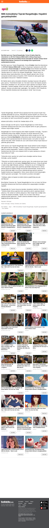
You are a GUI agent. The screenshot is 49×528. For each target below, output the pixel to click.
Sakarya (11, 67)
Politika (24, 505)
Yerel (19, 505)
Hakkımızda (3, 505)
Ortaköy (31, 65)
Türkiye (28, 69)
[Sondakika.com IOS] (44, 502)
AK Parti (5, 67)
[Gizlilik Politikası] (28, 517)
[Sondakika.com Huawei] (44, 508)
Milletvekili (17, 67)
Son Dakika (20, 501)
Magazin (30, 503)
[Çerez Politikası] (29, 518)
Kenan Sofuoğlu (14, 69)
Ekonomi (20, 503)
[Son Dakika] (24, 1)
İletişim (10, 505)
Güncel (26, 501)
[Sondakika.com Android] (44, 505)
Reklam (7, 505)
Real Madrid (16, 137)
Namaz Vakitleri (21, 506)
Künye (13, 505)
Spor (25, 503)
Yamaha (23, 69)
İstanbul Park (26, 163)
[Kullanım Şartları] (21, 517)
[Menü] (2, 1)
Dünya (31, 501)
